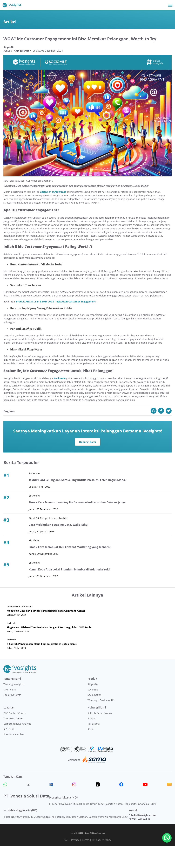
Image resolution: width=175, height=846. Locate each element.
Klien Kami (9, 689)
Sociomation (95, 694)
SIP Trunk (8, 729)
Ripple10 (93, 684)
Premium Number (13, 734)
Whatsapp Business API (101, 700)
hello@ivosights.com (143, 815)
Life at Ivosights (12, 694)
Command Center (13, 718)
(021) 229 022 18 (140, 818)
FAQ (66, 840)
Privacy (75, 840)
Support (92, 718)
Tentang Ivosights (13, 684)
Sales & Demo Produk (100, 713)
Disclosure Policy (101, 840)
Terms (85, 840)
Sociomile (59, 378)
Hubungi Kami (87, 442)
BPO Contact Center (14, 713)
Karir (90, 729)
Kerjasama (94, 723)
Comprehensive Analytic (17, 723)
